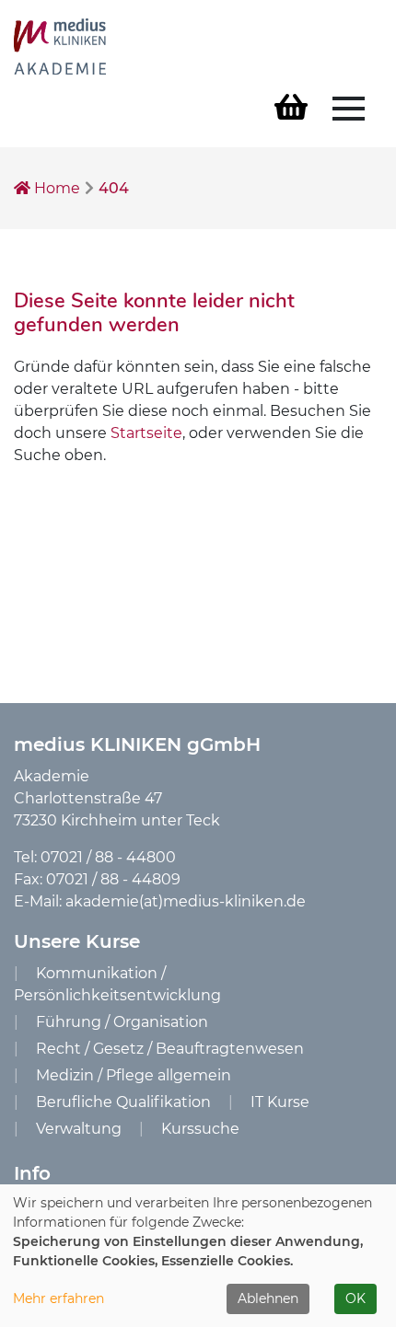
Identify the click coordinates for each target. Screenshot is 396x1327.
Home (55, 188)
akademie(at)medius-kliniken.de (185, 901)
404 (114, 188)
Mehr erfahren (58, 1298)
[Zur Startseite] (60, 45)
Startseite (146, 433)
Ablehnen (268, 1298)
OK (355, 1298)
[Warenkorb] (291, 108)
